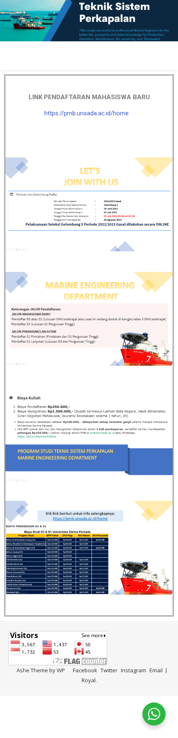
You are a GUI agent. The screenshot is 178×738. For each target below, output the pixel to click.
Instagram (133, 670)
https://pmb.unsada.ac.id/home (86, 113)
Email (156, 670)
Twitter (109, 670)
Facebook (85, 670)
